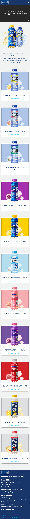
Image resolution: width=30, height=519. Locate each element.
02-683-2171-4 (7, 504)
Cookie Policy (4, 515)
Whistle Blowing (5, 514)
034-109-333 (6, 487)
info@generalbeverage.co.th (11, 489)
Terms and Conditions (14, 514)
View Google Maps (7, 492)
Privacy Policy (24, 514)
